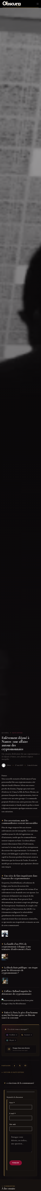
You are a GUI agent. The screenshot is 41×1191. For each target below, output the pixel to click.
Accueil (5, 733)
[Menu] (38, 4)
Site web (12, 1124)
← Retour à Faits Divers (13, 1072)
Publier (15, 1163)
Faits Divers (17, 733)
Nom (12, 1102)
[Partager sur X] (20, 1065)
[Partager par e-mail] (25, 1065)
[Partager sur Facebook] (14, 1065)
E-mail (12, 1113)
